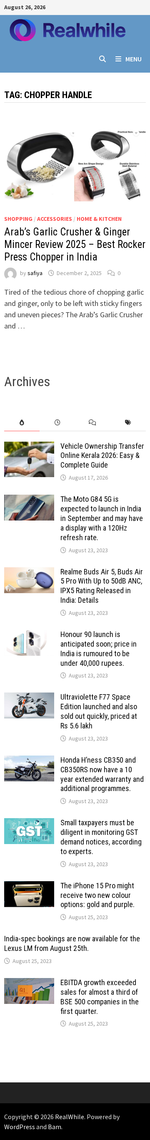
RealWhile (69, 1116)
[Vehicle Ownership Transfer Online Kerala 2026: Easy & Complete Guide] (29, 447)
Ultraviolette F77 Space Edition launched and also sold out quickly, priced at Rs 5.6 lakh (98, 711)
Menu (133, 59)
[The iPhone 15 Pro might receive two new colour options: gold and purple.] (29, 887)
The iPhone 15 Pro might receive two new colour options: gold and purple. (97, 895)
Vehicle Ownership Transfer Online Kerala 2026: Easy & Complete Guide (102, 456)
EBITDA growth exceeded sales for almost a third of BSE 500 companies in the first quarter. (99, 997)
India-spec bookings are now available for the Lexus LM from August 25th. (72, 943)
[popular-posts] (22, 423)
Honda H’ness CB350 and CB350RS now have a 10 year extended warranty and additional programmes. (102, 774)
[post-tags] (128, 423)
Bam (54, 1126)
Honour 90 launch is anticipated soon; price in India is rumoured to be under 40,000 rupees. (98, 648)
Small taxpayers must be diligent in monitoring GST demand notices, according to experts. (101, 837)
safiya (35, 273)
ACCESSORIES (54, 218)
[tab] (22, 423)
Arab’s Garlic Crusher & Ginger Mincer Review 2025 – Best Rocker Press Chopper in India (74, 244)
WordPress (19, 1126)
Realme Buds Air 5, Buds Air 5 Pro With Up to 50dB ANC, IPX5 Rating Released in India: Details (101, 586)
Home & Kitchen (99, 218)
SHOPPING (18, 218)
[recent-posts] (57, 423)
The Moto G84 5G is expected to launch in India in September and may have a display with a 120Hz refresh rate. (101, 518)
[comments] (92, 423)
